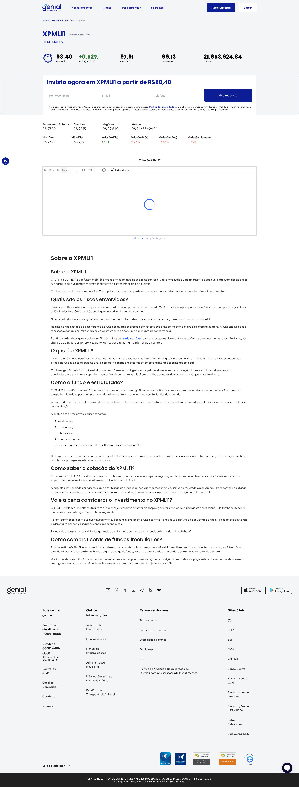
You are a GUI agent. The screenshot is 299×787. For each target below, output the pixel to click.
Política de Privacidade (161, 106)
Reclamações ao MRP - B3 (238, 694)
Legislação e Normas (153, 639)
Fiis (73, 20)
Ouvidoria (48, 696)
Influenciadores (96, 639)
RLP (142, 659)
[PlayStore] (280, 590)
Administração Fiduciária (95, 664)
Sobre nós (157, 7)
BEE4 (231, 630)
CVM (231, 649)
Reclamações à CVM (237, 680)
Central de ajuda (49, 671)
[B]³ (230, 620)
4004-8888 (51, 634)
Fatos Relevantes (235, 722)
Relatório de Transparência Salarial (100, 692)
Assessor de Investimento (94, 627)
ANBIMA (233, 659)
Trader (107, 7)
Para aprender (131, 7)
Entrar (248, 7)
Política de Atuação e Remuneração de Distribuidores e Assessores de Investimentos (168, 671)
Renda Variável (59, 20)
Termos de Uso (149, 620)
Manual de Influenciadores (96, 651)
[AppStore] (253, 590)
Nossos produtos (82, 7)
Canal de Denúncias (49, 684)
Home (45, 20)
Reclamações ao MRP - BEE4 (238, 708)
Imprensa (48, 706)
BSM (231, 639)
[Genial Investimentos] (51, 7)
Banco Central (237, 668)
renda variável (131, 338)
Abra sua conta (221, 7)
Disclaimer (147, 649)
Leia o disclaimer (53, 765)
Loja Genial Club (238, 733)
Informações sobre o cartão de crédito (99, 678)
